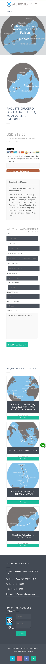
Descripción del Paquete (18, 182)
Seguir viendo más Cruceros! (18, 171)
